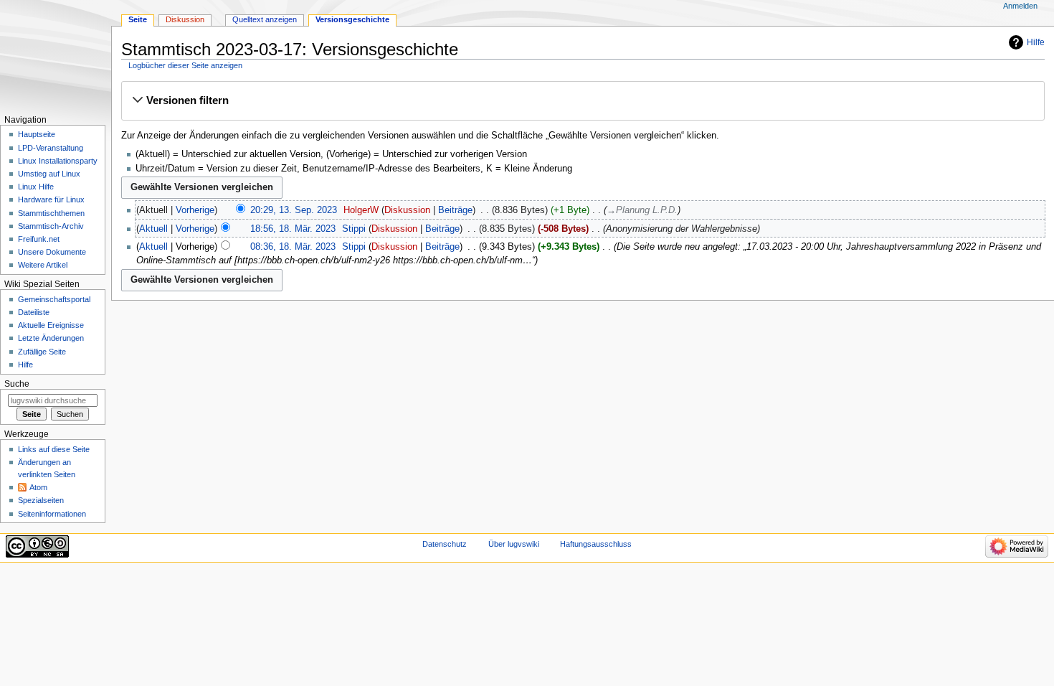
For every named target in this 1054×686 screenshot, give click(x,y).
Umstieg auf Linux (49, 173)
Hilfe (1036, 42)
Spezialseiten (41, 500)
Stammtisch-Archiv (51, 226)
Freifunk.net (39, 239)
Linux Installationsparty (58, 160)
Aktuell (153, 229)
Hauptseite (36, 134)
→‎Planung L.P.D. (642, 210)
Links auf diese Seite (54, 449)
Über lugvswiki (513, 544)
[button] (582, 100)
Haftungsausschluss (596, 544)
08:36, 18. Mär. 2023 (293, 247)
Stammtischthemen (51, 213)
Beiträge (455, 210)
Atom (38, 487)
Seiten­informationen (52, 513)
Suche (16, 384)
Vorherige (195, 210)
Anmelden (1020, 5)
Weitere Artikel (42, 264)
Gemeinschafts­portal (54, 299)
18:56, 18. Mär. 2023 (293, 229)
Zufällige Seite (42, 351)
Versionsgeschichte (352, 19)
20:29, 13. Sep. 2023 (293, 210)
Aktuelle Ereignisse (51, 325)
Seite (137, 19)
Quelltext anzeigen (264, 19)
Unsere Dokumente (52, 252)
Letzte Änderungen (51, 338)
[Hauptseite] (55, 55)
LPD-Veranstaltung (50, 148)
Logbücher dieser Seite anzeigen (185, 65)
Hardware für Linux (51, 199)
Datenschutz (444, 544)
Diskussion (407, 210)
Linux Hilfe (36, 186)
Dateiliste (33, 312)
